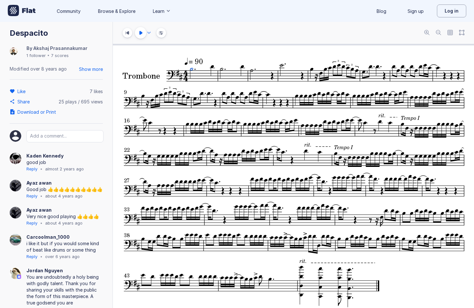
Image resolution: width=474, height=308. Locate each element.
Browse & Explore (116, 11)
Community (69, 11)
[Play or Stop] (140, 33)
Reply (31, 168)
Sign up (416, 11)
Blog (381, 11)
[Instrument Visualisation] (161, 33)
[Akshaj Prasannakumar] (13, 51)
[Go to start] (127, 33)
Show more (91, 69)
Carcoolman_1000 (48, 237)
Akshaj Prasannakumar (60, 48)
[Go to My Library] (22, 11)
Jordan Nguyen (44, 270)
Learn (158, 11)
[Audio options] (149, 33)
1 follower (36, 55)
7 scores (60, 55)
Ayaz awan (39, 183)
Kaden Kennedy (45, 156)
